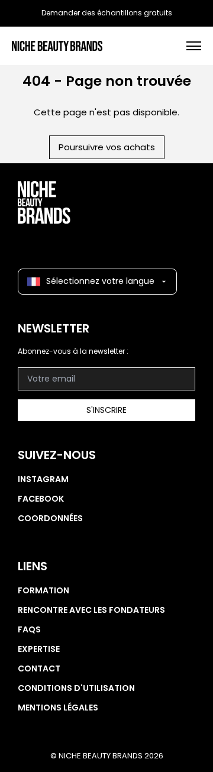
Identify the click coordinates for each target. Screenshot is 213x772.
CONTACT (39, 668)
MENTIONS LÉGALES (58, 707)
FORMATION (43, 590)
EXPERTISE (39, 649)
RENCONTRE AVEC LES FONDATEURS (91, 610)
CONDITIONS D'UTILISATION (76, 688)
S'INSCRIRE (106, 410)
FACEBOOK (41, 499)
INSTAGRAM (43, 479)
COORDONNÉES (50, 518)
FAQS (29, 629)
